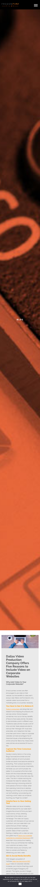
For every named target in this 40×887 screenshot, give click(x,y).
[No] (38, 881)
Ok (20, 884)
